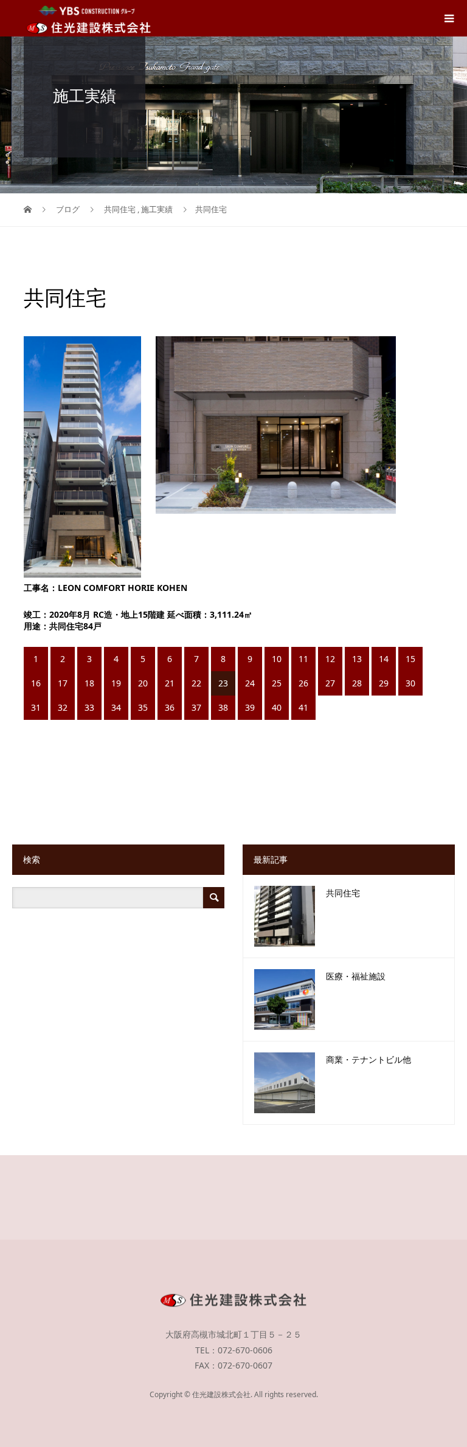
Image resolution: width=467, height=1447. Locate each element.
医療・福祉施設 (356, 976)
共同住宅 (343, 893)
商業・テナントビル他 (368, 1060)
